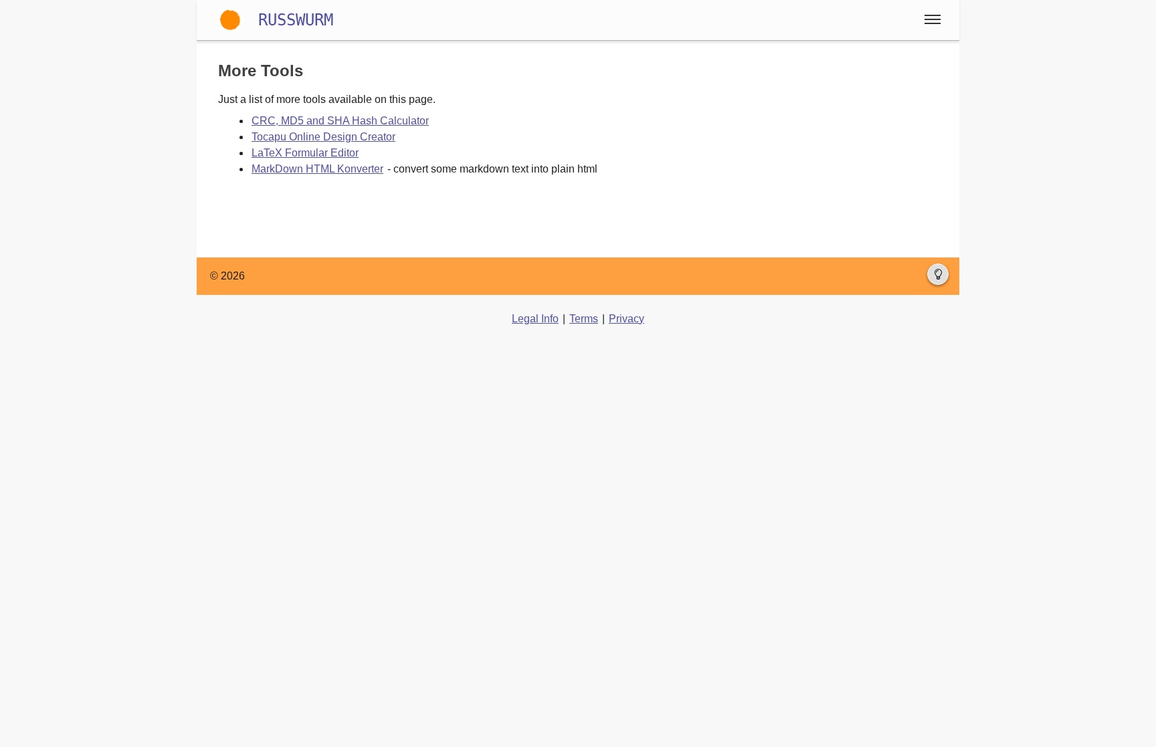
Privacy (626, 318)
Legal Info (535, 318)
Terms (583, 318)
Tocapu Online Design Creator (323, 136)
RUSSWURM (295, 20)
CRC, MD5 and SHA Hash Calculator (340, 120)
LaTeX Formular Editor (305, 152)
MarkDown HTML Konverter (317, 169)
